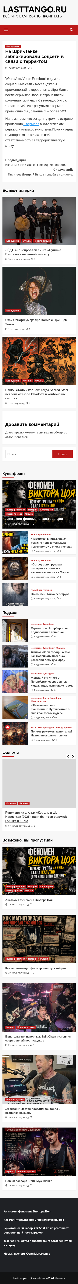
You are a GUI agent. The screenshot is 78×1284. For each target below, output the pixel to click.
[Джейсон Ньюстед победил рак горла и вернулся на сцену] (39, 1079)
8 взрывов (31, 124)
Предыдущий (35, 163)
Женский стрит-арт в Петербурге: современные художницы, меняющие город (52, 681)
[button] (6, 29)
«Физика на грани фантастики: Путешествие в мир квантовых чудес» (50, 709)
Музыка (26, 241)
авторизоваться (16, 437)
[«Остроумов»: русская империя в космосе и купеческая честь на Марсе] (15, 568)
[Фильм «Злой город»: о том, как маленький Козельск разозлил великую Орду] (15, 656)
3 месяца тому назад (18, 1117)
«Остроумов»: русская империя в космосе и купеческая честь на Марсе (50, 568)
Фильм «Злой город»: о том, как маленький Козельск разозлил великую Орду (50, 655)
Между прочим (14, 514)
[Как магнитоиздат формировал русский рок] (39, 939)
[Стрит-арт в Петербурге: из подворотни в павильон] (15, 630)
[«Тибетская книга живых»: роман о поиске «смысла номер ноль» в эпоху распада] (15, 542)
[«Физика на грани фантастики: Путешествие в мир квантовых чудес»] (15, 707)
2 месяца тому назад (18, 524)
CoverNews (39, 1278)
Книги (34, 535)
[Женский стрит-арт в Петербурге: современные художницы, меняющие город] (15, 681)
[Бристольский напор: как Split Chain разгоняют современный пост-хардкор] (39, 1007)
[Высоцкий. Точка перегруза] (15, 594)
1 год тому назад (16, 329)
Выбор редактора (15, 510)
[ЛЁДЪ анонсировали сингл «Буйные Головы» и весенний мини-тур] (39, 221)
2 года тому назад (42, 717)
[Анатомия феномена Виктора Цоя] (39, 504)
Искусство (36, 624)
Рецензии (11, 803)
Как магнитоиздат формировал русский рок (35, 968)
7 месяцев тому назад (44, 598)
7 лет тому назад (17, 67)
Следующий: (40, 172)
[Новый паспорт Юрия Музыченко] (39, 1152)
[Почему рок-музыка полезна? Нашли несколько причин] (15, 733)
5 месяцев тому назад (19, 259)
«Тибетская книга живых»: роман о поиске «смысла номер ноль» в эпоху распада (51, 542)
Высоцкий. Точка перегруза (50, 594)
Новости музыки (42, 241)
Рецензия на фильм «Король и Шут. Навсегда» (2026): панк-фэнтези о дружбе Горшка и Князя (36, 817)
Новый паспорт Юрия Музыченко (28, 1181)
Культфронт (46, 510)
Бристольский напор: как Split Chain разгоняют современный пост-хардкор (36, 1230)
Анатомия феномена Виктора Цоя (34, 519)
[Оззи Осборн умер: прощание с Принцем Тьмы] (39, 291)
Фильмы (60, 648)
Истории (27, 381)
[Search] (71, 30)
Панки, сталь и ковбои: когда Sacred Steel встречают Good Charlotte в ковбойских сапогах (36, 394)
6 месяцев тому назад (19, 826)
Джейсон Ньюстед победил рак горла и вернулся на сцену (38, 1243)
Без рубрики (13, 46)
